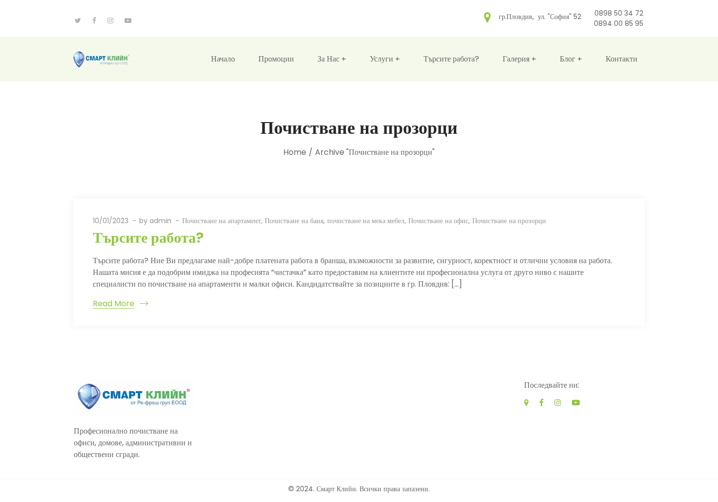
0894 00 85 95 (618, 23)
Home (294, 152)
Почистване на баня (294, 221)
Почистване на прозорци (509, 221)
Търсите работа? (148, 237)
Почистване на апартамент (221, 221)
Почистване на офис (438, 221)
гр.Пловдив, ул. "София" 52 (540, 16)
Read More (113, 303)
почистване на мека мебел (365, 221)
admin (160, 221)
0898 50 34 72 (618, 13)
